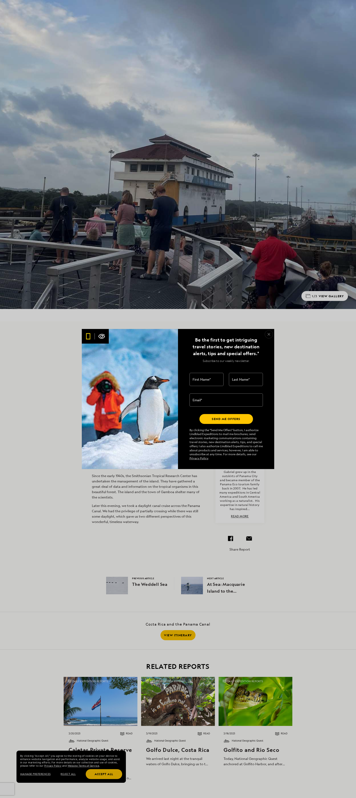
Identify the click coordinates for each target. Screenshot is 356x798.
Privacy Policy (199, 458)
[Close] (269, 334)
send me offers (226, 419)
